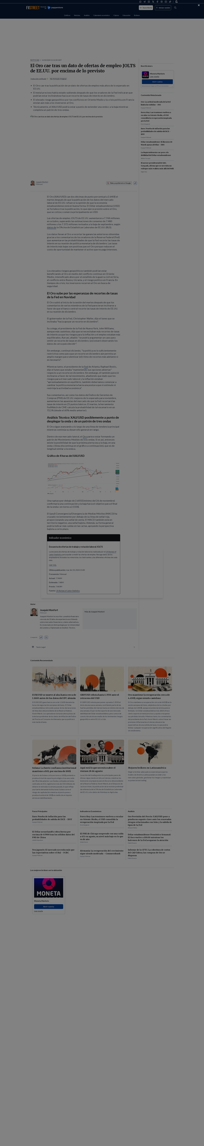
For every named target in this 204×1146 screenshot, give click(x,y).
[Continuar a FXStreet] (198, 5)
